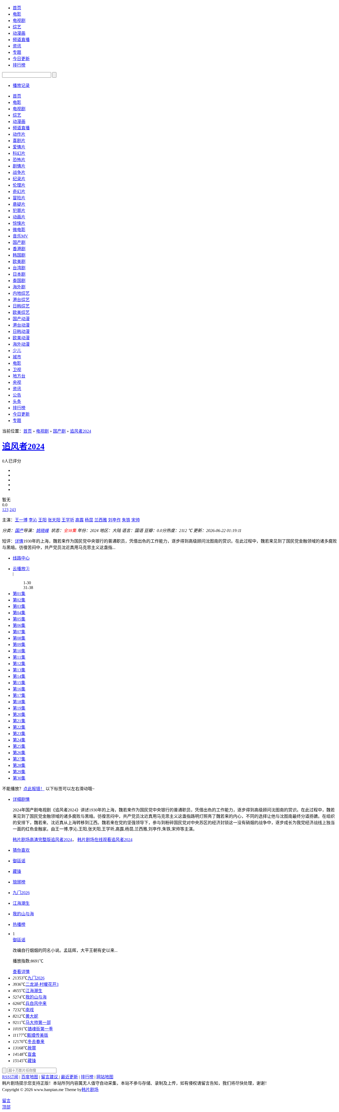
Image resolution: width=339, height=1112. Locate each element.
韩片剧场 (90, 1089)
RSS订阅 (10, 1077)
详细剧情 (21, 799)
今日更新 (21, 58)
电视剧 (19, 20)
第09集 (19, 644)
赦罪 (32, 1048)
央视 (17, 382)
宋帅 (135, 520)
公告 (17, 395)
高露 (79, 520)
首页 (17, 8)
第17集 (19, 695)
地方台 (19, 376)
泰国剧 (19, 280)
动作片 (19, 134)
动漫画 (19, 33)
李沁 (33, 520)
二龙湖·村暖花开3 (42, 984)
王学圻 (67, 520)
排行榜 (19, 65)
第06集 (19, 625)
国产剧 (19, 242)
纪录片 (19, 179)
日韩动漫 (21, 331)
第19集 (19, 708)
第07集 (19, 632)
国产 (19, 530)
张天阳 (54, 520)
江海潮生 (33, 990)
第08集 (19, 638)
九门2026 (36, 978)
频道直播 (21, 39)
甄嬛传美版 (37, 1035)
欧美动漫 (21, 338)
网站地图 (104, 1077)
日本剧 (19, 274)
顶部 (6, 1107)
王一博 (21, 520)
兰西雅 (100, 520)
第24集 (19, 740)
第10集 (19, 651)
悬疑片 (19, 204)
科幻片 (19, 153)
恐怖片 (19, 159)
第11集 (19, 657)
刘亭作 (114, 520)
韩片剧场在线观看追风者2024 (104, 839)
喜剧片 (19, 140)
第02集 (19, 600)
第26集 (19, 752)
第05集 (19, 619)
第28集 (19, 765)
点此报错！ (33, 788)
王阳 (42, 520)
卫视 (17, 369)
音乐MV (20, 236)
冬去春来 (36, 1041)
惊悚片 (19, 223)
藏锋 (32, 1060)
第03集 (19, 606)
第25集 (19, 746)
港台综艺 (21, 299)
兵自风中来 (36, 1003)
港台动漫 (21, 325)
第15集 (19, 682)
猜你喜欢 (21, 850)
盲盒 (32, 1054)
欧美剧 (19, 261)
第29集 (19, 772)
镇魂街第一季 (40, 1029)
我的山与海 (36, 997)
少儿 (17, 350)
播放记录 (21, 85)
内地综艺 (21, 293)
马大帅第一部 (38, 1022)
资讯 (17, 46)
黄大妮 (31, 1016)
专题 (17, 52)
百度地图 (29, 1077)
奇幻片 (19, 191)
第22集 (19, 727)
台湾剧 (19, 268)
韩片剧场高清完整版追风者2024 (42, 839)
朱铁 (126, 520)
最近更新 (69, 1077)
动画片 (19, 217)
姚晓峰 (42, 530)
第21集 (19, 721)
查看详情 (21, 971)
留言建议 (50, 1077)
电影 (17, 14)
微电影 (19, 229)
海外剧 (19, 287)
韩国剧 (19, 255)
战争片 (19, 172)
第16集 (19, 689)
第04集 (19, 612)
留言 (6, 1100)
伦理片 (19, 185)
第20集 (19, 714)
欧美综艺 (21, 312)
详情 (19, 541)
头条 (17, 401)
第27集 (19, 759)
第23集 (19, 733)
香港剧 (19, 249)
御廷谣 (19, 940)
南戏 (29, 1010)
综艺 (17, 27)
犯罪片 (19, 210)
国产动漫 (21, 319)
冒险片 (19, 198)
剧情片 (19, 166)
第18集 (19, 702)
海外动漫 (21, 344)
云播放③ (21, 568)
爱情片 (19, 147)
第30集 (19, 778)
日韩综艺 (21, 306)
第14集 (19, 676)
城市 (17, 357)
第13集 (19, 670)
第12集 (19, 663)
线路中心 (21, 558)
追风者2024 (80, 431)
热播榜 (19, 924)
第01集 (19, 593)
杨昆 (89, 520)
